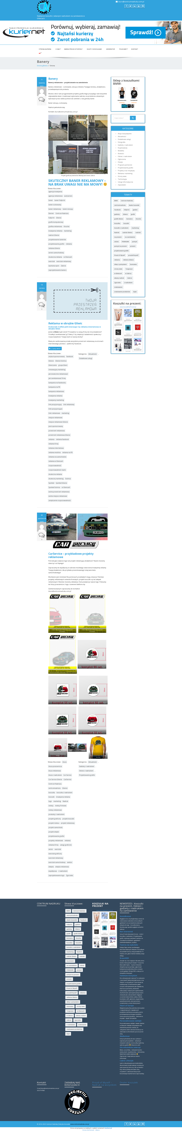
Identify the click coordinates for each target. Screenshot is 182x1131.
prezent (132, 246)
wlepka (51, 867)
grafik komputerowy (56, 222)
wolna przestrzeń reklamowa (59, 492)
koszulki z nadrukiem (121, 228)
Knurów (66, 226)
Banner (51, 213)
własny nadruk (119, 278)
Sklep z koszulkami (94, 49)
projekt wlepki (54, 832)
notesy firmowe (60, 806)
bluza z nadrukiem (55, 775)
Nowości (121, 153)
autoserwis (68, 196)
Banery (53, 78)
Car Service (67, 775)
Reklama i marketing (125, 173)
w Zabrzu (128, 273)
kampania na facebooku (57, 383)
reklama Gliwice (54, 248)
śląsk (134, 292)
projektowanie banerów (57, 240)
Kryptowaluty (122, 148)
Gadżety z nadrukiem (86, 766)
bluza (64, 762)
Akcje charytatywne (124, 134)
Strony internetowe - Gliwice (91, 1130)
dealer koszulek (134, 205)
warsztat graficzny (55, 854)
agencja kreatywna (55, 192)
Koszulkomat (125, 916)
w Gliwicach (68, 257)
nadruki (138, 232)
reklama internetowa (56, 448)
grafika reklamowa (55, 226)
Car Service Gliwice (55, 779)
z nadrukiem (62, 871)
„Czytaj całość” (56, 348)
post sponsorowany (56, 426)
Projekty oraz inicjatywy (126, 171)
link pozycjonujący (55, 404)
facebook (69, 356)
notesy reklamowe (55, 810)
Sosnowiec (133, 264)
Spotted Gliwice (61, 483)
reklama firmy (53, 444)
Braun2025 (124, 958)
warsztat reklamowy (63, 261)
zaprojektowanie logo (56, 875)
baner (51, 200)
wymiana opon (54, 266)
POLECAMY (123, 49)
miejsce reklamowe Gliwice (58, 422)
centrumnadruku (55, 788)
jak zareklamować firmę (57, 378)
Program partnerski (125, 165)
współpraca (53, 871)
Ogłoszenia (122, 159)
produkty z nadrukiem (56, 814)
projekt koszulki (68, 819)
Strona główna (45, 49)
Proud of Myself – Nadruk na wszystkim (104, 1083)
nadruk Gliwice (54, 235)
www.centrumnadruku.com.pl (79, 1124)
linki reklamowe (54, 413)
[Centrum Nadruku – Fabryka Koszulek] (63, 7)
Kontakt (134, 49)
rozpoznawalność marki (57, 470)
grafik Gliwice (118, 219)
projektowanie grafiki (56, 244)
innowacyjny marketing (57, 370)
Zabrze (63, 266)
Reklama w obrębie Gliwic (65, 323)
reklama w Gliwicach (56, 461)
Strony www (122, 176)
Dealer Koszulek (129, 1082)
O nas (58, 49)
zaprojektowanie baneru (57, 270)
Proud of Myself (119, 255)
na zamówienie (130, 237)
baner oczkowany (55, 205)
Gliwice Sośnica (60, 361)
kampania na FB (54, 387)
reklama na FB (67, 452)
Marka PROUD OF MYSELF (73, 49)
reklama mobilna (55, 452)
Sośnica (68, 479)
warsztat (52, 261)
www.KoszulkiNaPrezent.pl (128, 307)
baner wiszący (68, 209)
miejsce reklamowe (55, 418)
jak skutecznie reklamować (58, 374)
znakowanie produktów (122, 292)
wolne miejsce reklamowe (58, 496)
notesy (51, 806)
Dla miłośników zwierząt (130, 1047)
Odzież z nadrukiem (86, 771)
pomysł (134, 241)
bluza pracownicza (55, 766)
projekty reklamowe (56, 840)
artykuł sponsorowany (57, 356)
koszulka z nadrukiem (64, 792)
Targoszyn (129, 269)
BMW (116, 201)
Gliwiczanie (53, 365)
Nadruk (65, 801)
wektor (69, 862)
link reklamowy (68, 404)
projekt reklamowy (68, 823)
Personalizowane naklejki (130, 1021)
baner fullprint (60, 200)
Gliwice (58, 218)
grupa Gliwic (62, 365)
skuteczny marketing (56, 479)
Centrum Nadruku (62, 213)
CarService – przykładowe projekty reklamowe (71, 555)
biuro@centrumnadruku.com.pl (131, 1)
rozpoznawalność (55, 466)
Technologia (122, 179)
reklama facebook (62, 439)
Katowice (129, 219)
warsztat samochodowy (57, 862)
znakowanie (118, 287)
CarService (67, 779)
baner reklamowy (55, 209)
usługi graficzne (66, 845)
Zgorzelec (69, 875)
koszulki (52, 797)
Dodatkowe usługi (85, 358)
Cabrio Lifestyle (126, 1060)
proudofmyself (133, 255)
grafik (133, 214)
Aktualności (92, 354)
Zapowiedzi (122, 185)
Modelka (121, 151)
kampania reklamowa (56, 391)
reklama (69, 244)
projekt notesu (54, 823)
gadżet (135, 210)
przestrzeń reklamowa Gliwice (59, 435)
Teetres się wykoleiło (129, 945)
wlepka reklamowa (62, 867)
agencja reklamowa (55, 196)
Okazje (120, 162)
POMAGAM (125, 241)
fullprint (51, 218)
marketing (67, 231)
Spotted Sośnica (54, 487)
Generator (110, 49)
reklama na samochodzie (57, 457)
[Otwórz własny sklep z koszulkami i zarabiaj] (77, 1102)
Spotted (51, 483)
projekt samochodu (55, 827)
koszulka (52, 792)
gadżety (117, 214)
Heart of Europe (127, 1005)
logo (50, 801)
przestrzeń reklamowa (57, 431)
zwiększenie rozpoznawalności (60, 500)
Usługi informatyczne (125, 182)
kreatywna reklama (55, 231)
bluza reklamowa (55, 771)
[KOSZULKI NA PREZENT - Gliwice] (128, 330)
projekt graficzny (55, 819)
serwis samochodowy (56, 253)
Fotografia (121, 142)
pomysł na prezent (120, 246)
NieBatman (125, 1036)
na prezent (118, 237)
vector (51, 849)
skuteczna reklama (55, 257)
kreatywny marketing (56, 400)
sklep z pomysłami (120, 264)
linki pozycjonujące (55, 409)
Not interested (126, 931)
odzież (116, 241)
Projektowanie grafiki (87, 775)
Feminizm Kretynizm (128, 975)
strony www (118, 269)
